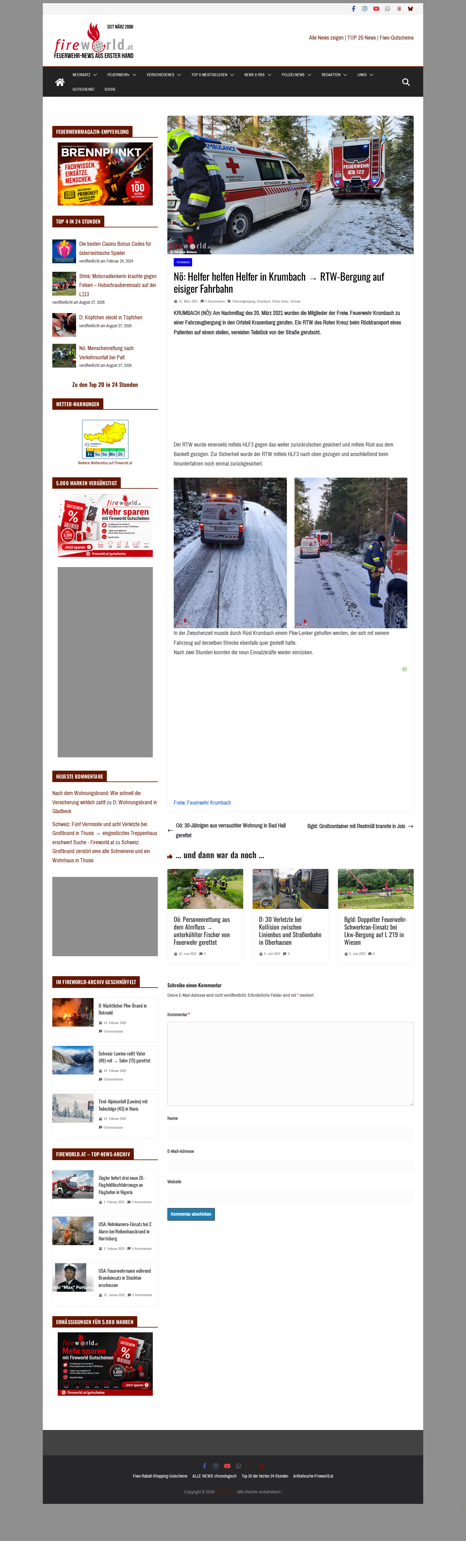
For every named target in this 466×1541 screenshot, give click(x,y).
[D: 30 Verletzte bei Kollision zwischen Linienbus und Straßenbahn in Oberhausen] (290, 874)
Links (362, 74)
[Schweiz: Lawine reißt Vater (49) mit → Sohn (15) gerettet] (73, 1068)
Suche (110, 89)
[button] (93, 75)
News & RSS (254, 74)
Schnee (296, 301)
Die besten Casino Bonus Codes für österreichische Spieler (115, 248)
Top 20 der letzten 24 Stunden (265, 1476)
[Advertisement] (105, 662)
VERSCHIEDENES (160, 74)
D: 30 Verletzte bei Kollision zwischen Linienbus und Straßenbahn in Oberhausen (290, 930)
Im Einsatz (81, 74)
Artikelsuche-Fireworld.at (313, 1476)
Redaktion (331, 74)
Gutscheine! (83, 89)
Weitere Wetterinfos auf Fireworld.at (105, 463)
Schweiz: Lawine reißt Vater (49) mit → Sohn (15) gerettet (125, 1057)
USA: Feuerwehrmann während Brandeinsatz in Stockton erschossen (125, 1277)
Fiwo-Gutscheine (397, 38)
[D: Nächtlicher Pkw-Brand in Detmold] (73, 1020)
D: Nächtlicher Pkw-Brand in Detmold (123, 1009)
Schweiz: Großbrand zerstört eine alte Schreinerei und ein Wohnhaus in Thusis (101, 851)
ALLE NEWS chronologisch (214, 1476)
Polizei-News (293, 74)
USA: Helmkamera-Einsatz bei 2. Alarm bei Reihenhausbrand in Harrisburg (125, 1231)
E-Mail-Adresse (180, 1151)
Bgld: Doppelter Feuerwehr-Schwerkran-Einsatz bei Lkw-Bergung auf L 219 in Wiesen (375, 930)
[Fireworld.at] (60, 82)
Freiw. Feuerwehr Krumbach (202, 803)
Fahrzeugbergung (243, 301)
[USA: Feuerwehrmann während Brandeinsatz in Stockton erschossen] (73, 1284)
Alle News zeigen (326, 38)
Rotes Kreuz (280, 301)
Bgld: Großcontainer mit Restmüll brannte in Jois (356, 826)
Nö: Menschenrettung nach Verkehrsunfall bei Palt (106, 352)
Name (172, 1118)
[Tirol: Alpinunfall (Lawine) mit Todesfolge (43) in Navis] (73, 1116)
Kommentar (178, 1014)
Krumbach (263, 301)
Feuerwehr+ (118, 74)
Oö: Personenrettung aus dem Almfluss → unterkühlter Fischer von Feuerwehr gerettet (202, 930)
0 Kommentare (215, 301)
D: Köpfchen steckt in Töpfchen (110, 317)
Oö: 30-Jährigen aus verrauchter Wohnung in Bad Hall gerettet (231, 830)
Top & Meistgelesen (209, 74)
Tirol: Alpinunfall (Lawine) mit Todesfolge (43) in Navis (123, 1105)
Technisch (183, 262)
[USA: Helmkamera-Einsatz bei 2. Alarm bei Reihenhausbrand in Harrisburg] (73, 1238)
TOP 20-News (362, 38)
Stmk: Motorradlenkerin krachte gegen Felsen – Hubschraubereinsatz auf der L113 (118, 285)
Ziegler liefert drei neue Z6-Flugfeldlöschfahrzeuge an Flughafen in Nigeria (122, 1184)
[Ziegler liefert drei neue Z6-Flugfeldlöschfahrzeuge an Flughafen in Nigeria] (73, 1191)
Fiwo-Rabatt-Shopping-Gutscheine (160, 1476)
